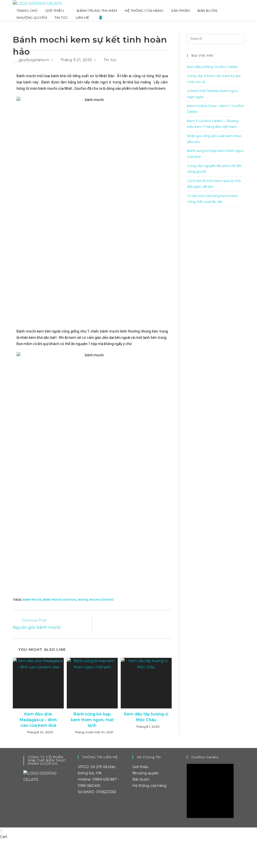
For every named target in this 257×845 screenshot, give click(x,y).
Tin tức (110, 60)
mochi (83, 599)
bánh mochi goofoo (59, 599)
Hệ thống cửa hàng (149, 785)
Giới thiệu (140, 767)
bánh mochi (32, 599)
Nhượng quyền (145, 773)
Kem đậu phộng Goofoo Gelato (212, 67)
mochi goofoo (101, 599)
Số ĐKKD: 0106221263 (97, 792)
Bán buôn (140, 779)
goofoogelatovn (34, 60)
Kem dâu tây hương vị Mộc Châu (146, 717)
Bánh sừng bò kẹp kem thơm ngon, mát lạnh (92, 720)
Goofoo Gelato (205, 757)
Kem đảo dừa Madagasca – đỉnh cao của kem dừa (38, 720)
